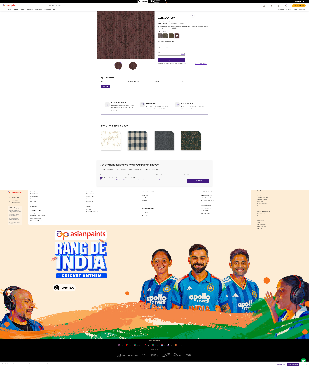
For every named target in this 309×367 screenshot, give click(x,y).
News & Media (260, 201)
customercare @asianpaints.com (16, 201)
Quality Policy (260, 222)
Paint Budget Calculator (35, 213)
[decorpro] (144, 355)
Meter (160, 47)
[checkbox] (101, 178)
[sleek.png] (121, 355)
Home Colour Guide (90, 193)
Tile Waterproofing (205, 210)
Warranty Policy (260, 220)
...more (174, 28)
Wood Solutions (33, 206)
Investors (288, 9)
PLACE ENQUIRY (171, 60)
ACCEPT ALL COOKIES (293, 364)
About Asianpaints (261, 190)
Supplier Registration (262, 199)
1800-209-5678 (15, 197)
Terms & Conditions (261, 226)
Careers (295, 9)
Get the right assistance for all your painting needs (129, 164)
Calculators (30, 9)
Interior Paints (145, 195)
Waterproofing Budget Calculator (37, 215)
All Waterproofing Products (207, 195)
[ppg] (166, 355)
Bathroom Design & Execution (36, 204)
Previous (203, 126)
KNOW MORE (114, 111)
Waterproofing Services (35, 199)
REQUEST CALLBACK (201, 63)
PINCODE (160, 52)
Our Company (280, 9)
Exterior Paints (145, 212)
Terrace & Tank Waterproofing (207, 200)
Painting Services (34, 193)
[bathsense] (133, 355)
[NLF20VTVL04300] (125, 35)
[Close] (306, 364)
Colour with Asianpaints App (92, 211)
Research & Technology (262, 197)
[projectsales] (154, 355)
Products (15, 9)
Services (22, 9)
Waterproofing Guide (205, 213)
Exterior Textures (145, 215)
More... (54, 9)
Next (207, 126)
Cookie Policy (260, 215)
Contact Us (259, 208)
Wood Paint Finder (90, 204)
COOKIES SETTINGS (281, 364)
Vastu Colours (89, 209)
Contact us (302, 9)
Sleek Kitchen (33, 201)
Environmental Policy (262, 218)
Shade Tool (88, 206)
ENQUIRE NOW (198, 180)
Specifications (107, 78)
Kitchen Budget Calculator (36, 220)
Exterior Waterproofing (206, 208)
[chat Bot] (303, 360)
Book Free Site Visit (299, 5)
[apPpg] (177, 355)
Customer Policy (261, 213)
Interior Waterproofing (206, 205)
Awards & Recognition (262, 203)
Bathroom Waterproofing (206, 198)
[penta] (188, 355)
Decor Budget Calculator (35, 218)
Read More (106, 86)
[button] (278, 5)
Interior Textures (145, 198)
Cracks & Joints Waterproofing (207, 203)
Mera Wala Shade (90, 196)
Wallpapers (144, 200)
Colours (9, 9)
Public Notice (260, 228)
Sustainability (38, 9)
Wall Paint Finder (89, 201)
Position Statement (261, 224)
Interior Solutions (34, 196)
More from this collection (115, 125)
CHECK (183, 53)
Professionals (47, 9)
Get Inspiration (89, 199)
